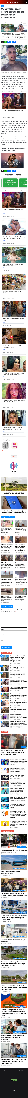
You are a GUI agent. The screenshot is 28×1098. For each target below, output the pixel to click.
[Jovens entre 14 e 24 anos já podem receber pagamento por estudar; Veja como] (5, 770)
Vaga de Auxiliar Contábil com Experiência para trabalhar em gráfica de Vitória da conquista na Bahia (13, 1061)
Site (2, 640)
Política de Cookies (5, 1073)
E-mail (2, 635)
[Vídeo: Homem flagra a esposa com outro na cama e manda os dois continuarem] (5, 675)
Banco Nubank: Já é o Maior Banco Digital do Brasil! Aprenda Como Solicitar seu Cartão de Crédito (18, 799)
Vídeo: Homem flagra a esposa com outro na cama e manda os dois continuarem (17, 674)
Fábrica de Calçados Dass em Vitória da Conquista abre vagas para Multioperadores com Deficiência (14, 987)
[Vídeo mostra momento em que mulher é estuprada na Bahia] (21, 591)
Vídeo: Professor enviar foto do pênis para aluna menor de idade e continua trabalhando (18, 702)
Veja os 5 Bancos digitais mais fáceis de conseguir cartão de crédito (17, 806)
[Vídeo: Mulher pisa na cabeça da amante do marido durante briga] (5, 710)
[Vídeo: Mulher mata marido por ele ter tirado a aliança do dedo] (5, 689)
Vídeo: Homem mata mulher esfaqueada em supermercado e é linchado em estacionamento (18, 695)
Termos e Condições (19, 1070)
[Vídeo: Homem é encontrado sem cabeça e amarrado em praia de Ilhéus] (7, 591)
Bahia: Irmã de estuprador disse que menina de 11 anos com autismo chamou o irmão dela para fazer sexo (7, 547)
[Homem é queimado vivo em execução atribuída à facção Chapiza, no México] (5, 668)
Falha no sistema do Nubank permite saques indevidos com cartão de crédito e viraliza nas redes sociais (13, 752)
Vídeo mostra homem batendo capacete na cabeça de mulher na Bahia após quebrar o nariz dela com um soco (20, 547)
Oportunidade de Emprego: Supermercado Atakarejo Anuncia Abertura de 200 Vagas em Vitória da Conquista (13, 963)
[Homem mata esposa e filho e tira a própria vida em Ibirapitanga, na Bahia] (21, 574)
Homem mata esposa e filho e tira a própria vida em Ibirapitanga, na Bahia (21, 581)
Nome (2, 629)
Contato (21, 1073)
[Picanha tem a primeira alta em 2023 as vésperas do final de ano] (5, 784)
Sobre (25, 1073)
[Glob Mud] (12, 2)
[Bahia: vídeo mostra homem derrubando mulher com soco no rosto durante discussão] (7, 558)
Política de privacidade (9, 1070)
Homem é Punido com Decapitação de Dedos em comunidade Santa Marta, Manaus (18, 716)
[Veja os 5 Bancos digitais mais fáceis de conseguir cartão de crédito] (5, 806)
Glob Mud (14, 471)
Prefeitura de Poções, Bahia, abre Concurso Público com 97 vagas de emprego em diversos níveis (14, 917)
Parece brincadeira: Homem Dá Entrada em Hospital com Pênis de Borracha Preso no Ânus (18, 682)
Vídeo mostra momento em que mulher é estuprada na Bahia (20, 598)
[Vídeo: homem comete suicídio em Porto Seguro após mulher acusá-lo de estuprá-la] (21, 523)
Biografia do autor (15, 1073)
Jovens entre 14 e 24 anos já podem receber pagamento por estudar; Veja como (17, 770)
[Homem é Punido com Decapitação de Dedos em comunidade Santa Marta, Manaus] (5, 716)
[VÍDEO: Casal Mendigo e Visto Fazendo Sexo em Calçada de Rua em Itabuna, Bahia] (7, 523)
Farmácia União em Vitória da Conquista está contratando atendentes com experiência (12, 1037)
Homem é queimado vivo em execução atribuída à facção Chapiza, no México (17, 667)
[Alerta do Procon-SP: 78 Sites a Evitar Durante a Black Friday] (5, 777)
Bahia (3, 6)
